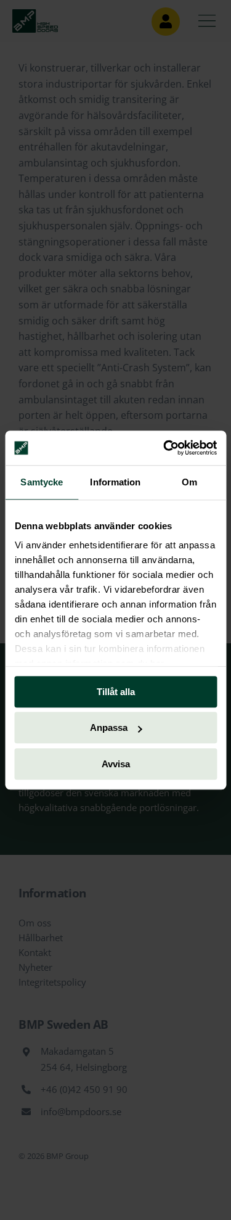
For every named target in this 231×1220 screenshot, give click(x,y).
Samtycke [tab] (41, 482)
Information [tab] (115, 482)
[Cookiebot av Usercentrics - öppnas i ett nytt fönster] (164, 448)
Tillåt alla (116, 691)
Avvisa (116, 764)
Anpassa (109, 727)
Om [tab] (189, 482)
